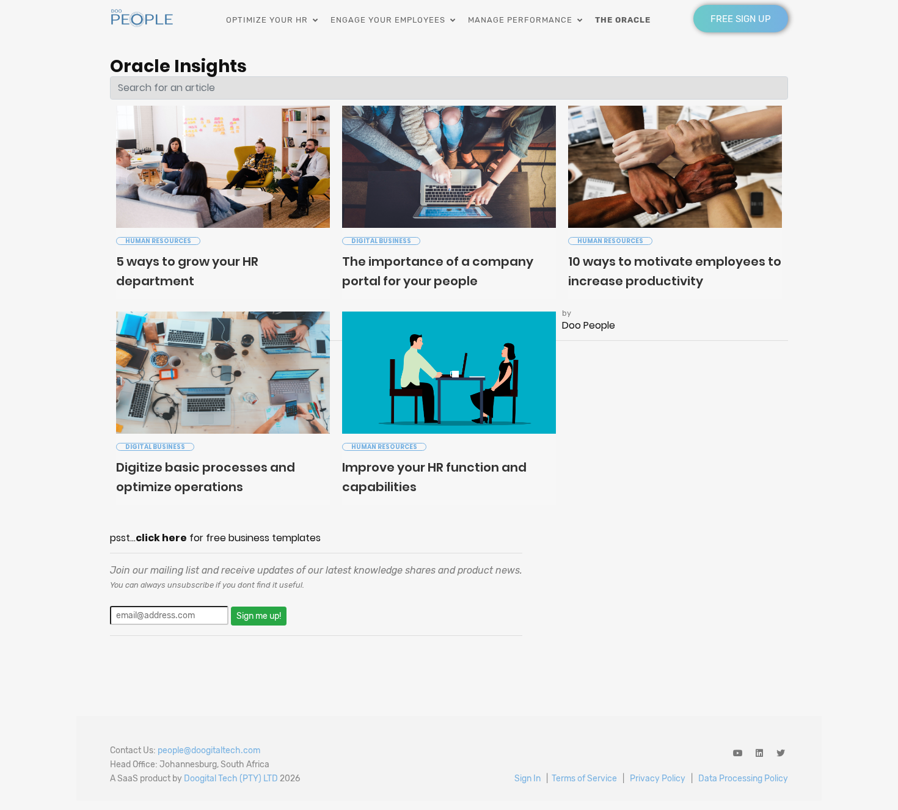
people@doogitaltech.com (209, 750)
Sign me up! (258, 616)
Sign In (527, 778)
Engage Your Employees (390, 19)
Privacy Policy (657, 778)
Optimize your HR (269, 19)
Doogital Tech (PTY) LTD (231, 778)
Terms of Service (584, 778)
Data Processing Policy (743, 778)
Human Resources (158, 241)
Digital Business (381, 241)
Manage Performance (522, 19)
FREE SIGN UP (740, 18)
